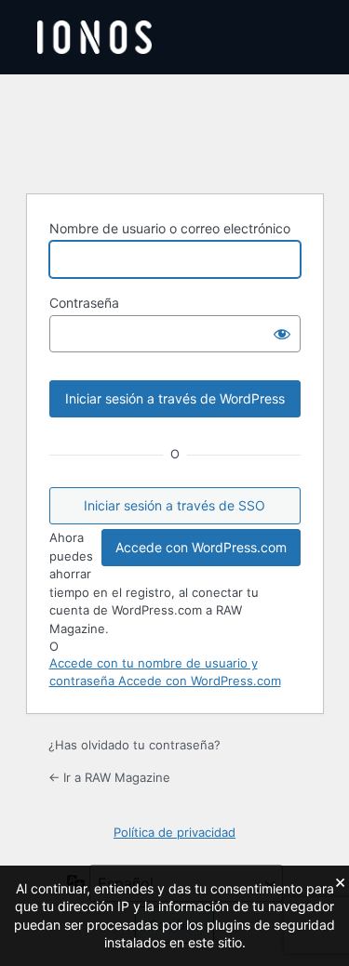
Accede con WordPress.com (201, 547)
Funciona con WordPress (175, 131)
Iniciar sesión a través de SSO (174, 505)
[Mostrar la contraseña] (282, 333)
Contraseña (84, 303)
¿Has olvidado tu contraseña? (134, 744)
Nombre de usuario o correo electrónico (169, 228)
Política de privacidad (174, 832)
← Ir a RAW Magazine (109, 777)
